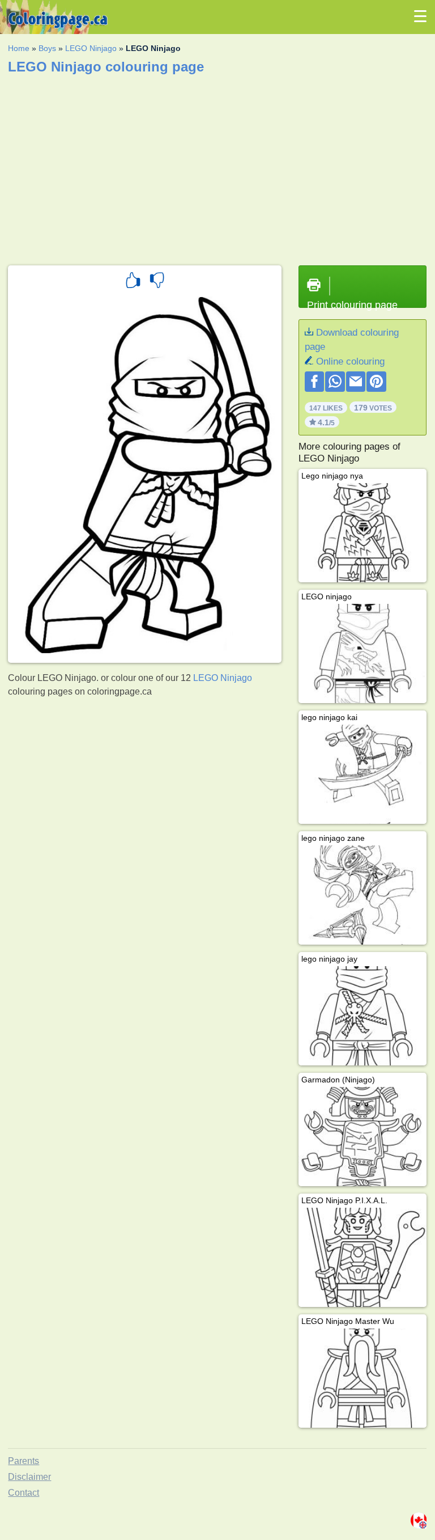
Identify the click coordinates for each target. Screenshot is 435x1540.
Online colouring (350, 361)
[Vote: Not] (157, 282)
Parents (23, 1461)
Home (18, 48)
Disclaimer (29, 1477)
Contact (23, 1492)
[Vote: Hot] (133, 282)
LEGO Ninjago (91, 48)
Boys (47, 48)
